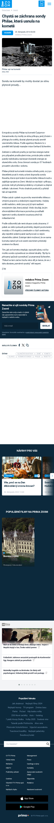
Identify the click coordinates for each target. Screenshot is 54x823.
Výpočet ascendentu (38, 727)
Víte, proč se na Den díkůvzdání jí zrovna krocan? (19, 484)
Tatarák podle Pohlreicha (22, 723)
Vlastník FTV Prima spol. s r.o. (15, 784)
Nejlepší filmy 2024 (34, 703)
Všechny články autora (37, 290)
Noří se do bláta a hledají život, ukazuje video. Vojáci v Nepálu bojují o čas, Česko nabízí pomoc (25, 646)
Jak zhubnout (18, 703)
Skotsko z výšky (11, 556)
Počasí (23, 711)
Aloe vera (39, 723)
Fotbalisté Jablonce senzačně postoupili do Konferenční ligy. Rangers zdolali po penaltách (26, 658)
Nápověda (30, 779)
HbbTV (8, 768)
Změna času (41, 707)
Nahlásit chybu (11, 789)
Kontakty (30, 768)
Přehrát (9, 553)
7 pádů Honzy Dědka (15, 719)
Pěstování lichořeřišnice (17, 727)
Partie (15, 711)
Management (32, 756)
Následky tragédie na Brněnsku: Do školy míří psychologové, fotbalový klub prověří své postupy (24, 671)
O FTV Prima (10, 756)
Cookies (9, 779)
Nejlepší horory (14, 707)
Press (29, 760)
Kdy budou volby (35, 711)
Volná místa (10, 760)
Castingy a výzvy (33, 764)
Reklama (9, 764)
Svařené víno (42, 719)
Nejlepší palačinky (36, 731)
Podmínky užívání (12, 772)
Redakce (30, 783)
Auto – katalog (36, 715)
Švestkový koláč (27, 735)
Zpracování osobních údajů (34, 773)
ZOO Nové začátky (19, 715)
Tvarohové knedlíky (18, 731)
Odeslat (46, 326)
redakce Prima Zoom (23, 35)
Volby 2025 (30, 719)
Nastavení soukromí (34, 789)
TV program (28, 707)
